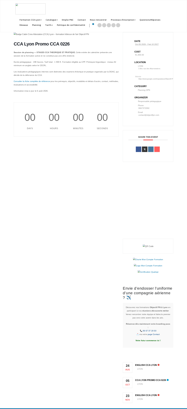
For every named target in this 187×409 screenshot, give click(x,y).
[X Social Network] (144, 149)
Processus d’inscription (122, 20)
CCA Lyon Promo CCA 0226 (150, 380)
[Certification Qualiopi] (148, 272)
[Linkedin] (151, 149)
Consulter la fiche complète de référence (32, 81)
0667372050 (143, 108)
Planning (36, 25)
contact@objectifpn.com (148, 115)
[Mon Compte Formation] (148, 266)
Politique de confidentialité (71, 25)
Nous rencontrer (98, 20)
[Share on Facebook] (138, 149)
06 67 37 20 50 (149, 331)
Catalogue (51, 20)
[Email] (157, 149)
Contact (82, 20)
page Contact (154, 334)
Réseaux (24, 25)
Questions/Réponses (150, 20)
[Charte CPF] (148, 259)
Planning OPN (144, 90)
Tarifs (48, 25)
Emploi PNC (68, 20)
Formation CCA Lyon (30, 20)
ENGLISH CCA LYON (146, 365)
